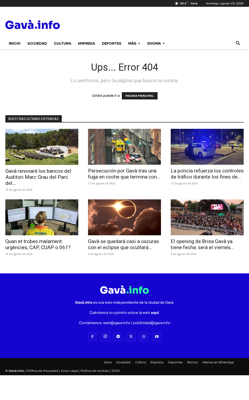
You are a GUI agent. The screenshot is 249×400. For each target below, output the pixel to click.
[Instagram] (105, 337)
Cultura (62, 43)
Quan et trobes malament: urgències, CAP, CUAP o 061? (38, 244)
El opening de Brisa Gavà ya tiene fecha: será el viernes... (202, 244)
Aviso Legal (69, 371)
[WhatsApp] (144, 337)
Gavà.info (16, 371)
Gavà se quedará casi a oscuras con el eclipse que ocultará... (123, 244)
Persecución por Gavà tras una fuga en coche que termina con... (124, 174)
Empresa (86, 43)
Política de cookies (94, 371)
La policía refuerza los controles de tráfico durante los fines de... (207, 174)
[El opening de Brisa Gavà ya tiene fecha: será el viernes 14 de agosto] (207, 217)
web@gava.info (116, 323)
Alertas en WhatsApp (218, 362)
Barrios (192, 362)
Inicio (15, 43)
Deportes (111, 43)
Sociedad (37, 43)
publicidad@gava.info (151, 323)
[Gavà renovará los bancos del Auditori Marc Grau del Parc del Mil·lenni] (41, 147)
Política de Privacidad (42, 371)
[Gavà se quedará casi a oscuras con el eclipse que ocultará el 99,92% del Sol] (124, 217)
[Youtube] (157, 337)
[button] (238, 43)
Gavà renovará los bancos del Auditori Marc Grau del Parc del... (38, 177)
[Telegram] (118, 337)
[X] (131, 337)
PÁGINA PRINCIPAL (139, 96)
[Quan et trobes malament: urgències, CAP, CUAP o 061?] (41, 217)
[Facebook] (92, 337)
